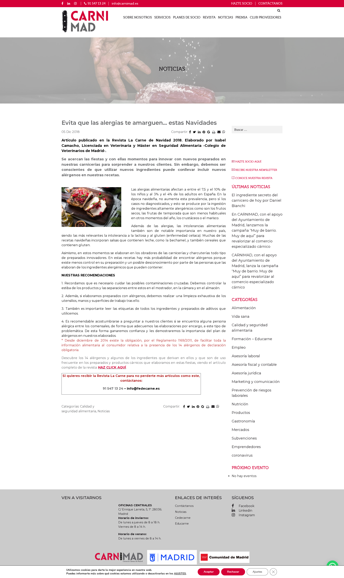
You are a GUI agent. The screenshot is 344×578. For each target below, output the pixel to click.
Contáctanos (270, 3)
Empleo (239, 347)
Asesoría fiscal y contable (254, 364)
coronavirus (242, 455)
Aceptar (209, 572)
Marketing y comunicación (256, 382)
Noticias (225, 17)
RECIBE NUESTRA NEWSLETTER (256, 170)
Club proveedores (265, 17)
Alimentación (244, 308)
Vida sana (240, 316)
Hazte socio (241, 3)
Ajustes (257, 572)
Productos (241, 413)
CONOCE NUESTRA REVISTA (253, 178)
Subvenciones (244, 438)
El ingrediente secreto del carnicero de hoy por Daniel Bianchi (256, 200)
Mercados (240, 430)
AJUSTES (180, 573)
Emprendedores (246, 447)
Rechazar (233, 572)
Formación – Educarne (252, 339)
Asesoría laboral (246, 356)
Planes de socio (186, 17)
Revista (209, 17)
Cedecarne (183, 518)
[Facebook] (62, 3)
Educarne (182, 523)
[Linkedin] (68, 3)
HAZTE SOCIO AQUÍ (248, 161)
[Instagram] (75, 3)
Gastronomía (243, 421)
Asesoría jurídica (246, 373)
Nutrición (240, 404)
